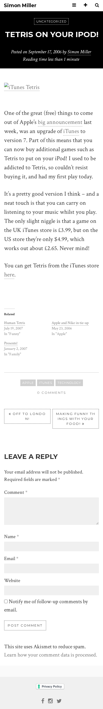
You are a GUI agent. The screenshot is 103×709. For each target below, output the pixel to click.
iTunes (71, 131)
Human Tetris (14, 322)
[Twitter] (59, 700)
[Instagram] (50, 700)
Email (11, 558)
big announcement (60, 122)
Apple (28, 383)
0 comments (51, 392)
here (9, 275)
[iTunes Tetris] (22, 87)
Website (12, 580)
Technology (69, 383)
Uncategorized (51, 21)
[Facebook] (43, 700)
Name (11, 536)
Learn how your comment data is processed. (50, 654)
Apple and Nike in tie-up (70, 322)
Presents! (11, 343)
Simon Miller (20, 6)
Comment (15, 492)
